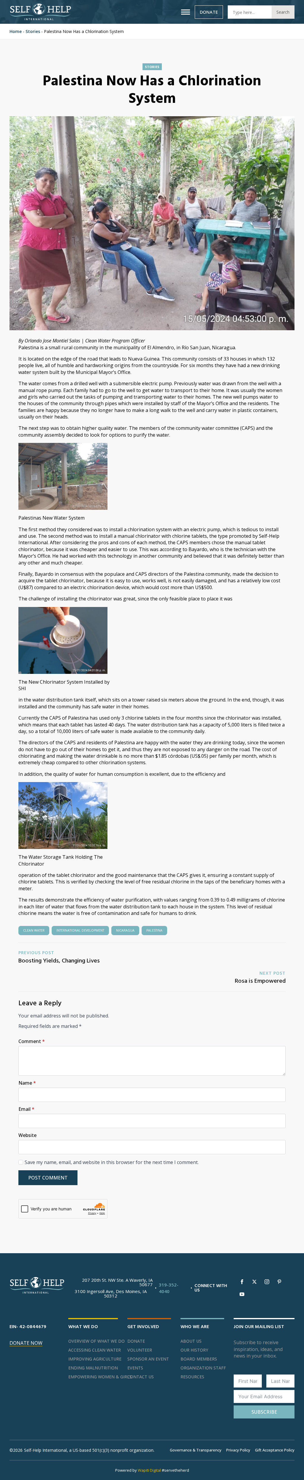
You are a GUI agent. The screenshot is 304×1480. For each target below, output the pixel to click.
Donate (136, 1341)
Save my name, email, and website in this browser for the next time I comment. (112, 1162)
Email (26, 1109)
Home (16, 31)
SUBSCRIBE (264, 1412)
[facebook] (242, 1281)
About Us (191, 1341)
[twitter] (254, 1281)
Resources (192, 1377)
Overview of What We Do (93, 1341)
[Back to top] (292, 1468)
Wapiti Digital (149, 1470)
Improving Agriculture (93, 1359)
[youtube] (242, 1294)
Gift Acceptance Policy (274, 1450)
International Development (80, 930)
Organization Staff (202, 1368)
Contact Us (140, 1377)
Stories (33, 31)
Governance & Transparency (195, 1450)
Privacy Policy (238, 1450)
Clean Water (34, 930)
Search (282, 12)
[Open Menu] (185, 11)
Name (27, 1082)
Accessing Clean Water (93, 1350)
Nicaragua (125, 930)
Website (27, 1135)
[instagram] (267, 1281)
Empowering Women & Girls (93, 1377)
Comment (31, 1041)
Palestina (154, 930)
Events (135, 1368)
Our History (194, 1350)
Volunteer (139, 1350)
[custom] (279, 1281)
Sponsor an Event (148, 1359)
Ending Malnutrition (93, 1368)
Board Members (198, 1359)
